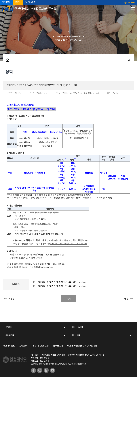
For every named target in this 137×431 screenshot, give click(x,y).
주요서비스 (9, 327)
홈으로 (7, 60)
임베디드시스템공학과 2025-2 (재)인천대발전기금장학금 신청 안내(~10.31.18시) (131, 298)
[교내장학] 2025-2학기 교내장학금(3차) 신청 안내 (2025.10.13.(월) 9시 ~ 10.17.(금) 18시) (5, 298)
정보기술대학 (30, 2)
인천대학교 (6, 2)
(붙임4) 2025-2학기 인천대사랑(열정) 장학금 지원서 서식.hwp (61, 282)
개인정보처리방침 (9, 346)
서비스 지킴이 (77, 327)
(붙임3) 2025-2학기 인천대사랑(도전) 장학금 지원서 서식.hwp (61, 286)
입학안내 (18, 2)
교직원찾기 (23, 346)
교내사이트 (76, 335)
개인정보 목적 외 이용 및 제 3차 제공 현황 (82, 346)
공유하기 (129, 60)
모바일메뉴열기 (133, 9)
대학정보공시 (58, 346)
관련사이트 (9, 335)
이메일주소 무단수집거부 (40, 346)
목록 (69, 299)
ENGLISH (131, 2)
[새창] (33, 370)
